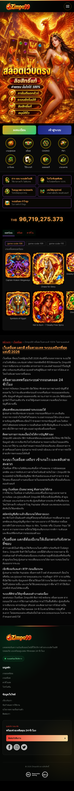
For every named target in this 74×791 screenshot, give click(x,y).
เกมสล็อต (6, 678)
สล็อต (19, 232)
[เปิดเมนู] (67, 6)
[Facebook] (9, 747)
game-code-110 (56, 243)
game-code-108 (14, 243)
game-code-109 (35, 243)
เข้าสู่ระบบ (54, 130)
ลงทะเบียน (19, 130)
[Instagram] (17, 747)
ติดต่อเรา (6, 714)
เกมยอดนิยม (8, 673)
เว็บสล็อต (17, 342)
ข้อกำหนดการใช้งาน (11, 705)
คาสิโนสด (7, 682)
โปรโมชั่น (7, 687)
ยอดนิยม (9, 232)
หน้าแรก (7, 342)
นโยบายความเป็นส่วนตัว (13, 709)
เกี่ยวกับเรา (7, 700)
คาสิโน (30, 232)
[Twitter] (24, 747)
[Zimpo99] (32, 6)
